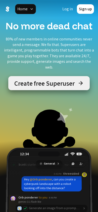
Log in (67, 9)
